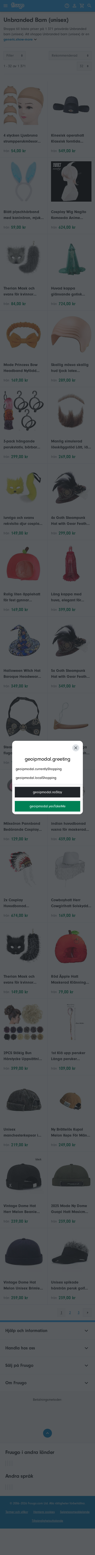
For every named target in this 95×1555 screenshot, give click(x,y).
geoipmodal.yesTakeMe (48, 806)
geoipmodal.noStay (47, 792)
